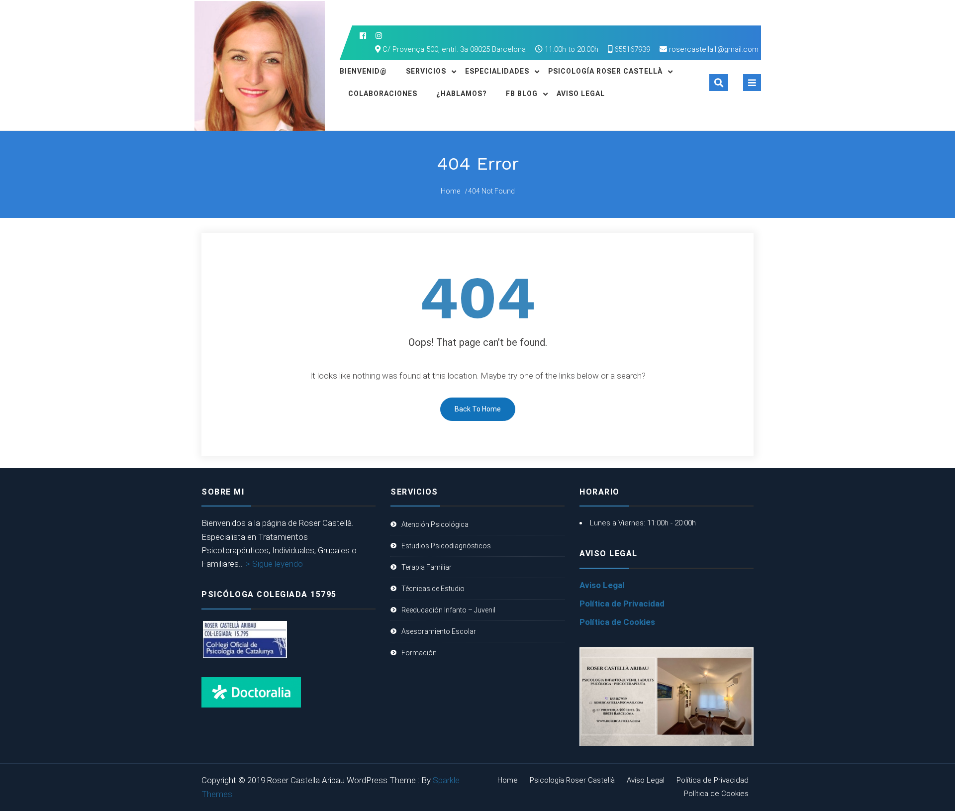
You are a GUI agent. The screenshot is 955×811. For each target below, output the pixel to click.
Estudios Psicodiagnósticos (446, 546)
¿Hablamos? (461, 94)
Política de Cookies (617, 622)
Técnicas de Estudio (433, 589)
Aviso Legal (581, 94)
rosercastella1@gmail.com (714, 49)
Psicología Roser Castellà (605, 71)
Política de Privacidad (622, 603)
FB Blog (522, 94)
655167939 (631, 49)
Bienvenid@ (363, 71)
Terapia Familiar (426, 567)
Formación (419, 653)
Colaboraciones (382, 94)
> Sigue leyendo (274, 564)
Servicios (426, 71)
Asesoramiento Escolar (438, 631)
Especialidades (497, 71)
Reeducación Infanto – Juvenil (448, 610)
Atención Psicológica (435, 524)
